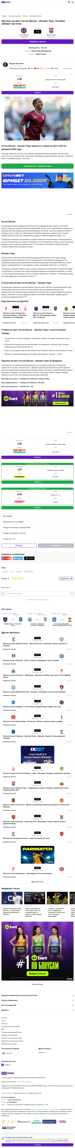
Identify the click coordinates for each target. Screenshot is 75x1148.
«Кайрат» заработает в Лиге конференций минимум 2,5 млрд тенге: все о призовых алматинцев (56, 912)
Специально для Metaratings (10, 1026)
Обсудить (19, 545)
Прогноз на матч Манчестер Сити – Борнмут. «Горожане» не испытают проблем (34, 692)
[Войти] (69, 2)
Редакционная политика (9, 1044)
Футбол (5, 571)
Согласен (37, 1145)
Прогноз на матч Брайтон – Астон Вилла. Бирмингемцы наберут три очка (32, 707)
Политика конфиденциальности (11, 1032)
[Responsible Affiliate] (9, 1128)
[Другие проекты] (7, 2)
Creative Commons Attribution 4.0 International (45, 1109)
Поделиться (65, 578)
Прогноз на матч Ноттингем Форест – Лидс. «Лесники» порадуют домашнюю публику (36, 773)
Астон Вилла (24, 35)
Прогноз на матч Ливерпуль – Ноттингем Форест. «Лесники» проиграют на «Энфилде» (15, 315)
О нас (3, 1020)
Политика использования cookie (11, 1038)
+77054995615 (12, 1102)
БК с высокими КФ (8, 1005)
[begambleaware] (49, 1122)
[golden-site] (11, 1122)
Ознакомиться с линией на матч (38, 166)
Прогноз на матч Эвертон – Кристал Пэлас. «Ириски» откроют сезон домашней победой (34, 737)
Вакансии (4, 1023)
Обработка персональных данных (12, 1041)
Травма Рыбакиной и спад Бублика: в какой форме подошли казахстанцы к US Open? (12, 911)
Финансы (41, 1052)
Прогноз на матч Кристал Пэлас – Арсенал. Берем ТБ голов (26, 838)
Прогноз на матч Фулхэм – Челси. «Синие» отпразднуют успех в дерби (31, 660)
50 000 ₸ (55, 502)
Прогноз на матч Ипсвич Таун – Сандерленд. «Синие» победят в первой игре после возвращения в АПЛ (35, 789)
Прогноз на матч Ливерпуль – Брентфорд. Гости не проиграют (27, 873)
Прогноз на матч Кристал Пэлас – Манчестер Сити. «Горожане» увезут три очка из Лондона (35, 644)
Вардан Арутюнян (16, 63)
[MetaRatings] (7, 1073)
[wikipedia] (23, 1122)
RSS (2, 1029)
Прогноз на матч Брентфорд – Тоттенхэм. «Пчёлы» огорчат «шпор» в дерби (32, 721)
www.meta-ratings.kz (24, 1081)
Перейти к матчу (38, 42)
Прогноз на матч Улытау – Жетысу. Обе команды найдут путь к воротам (44, 315)
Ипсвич (18, 571)
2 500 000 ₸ (55, 87)
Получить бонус (37, 984)
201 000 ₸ (55, 476)
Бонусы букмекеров (9, 1000)
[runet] (3, 1122)
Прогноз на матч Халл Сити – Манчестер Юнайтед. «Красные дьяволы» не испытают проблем (36, 806)
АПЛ (11, 571)
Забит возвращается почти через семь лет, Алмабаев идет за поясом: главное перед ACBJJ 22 (34, 912)
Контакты (4, 1018)
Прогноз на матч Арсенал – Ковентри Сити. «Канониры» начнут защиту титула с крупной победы (34, 822)
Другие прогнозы (10, 632)
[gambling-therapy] (62, 1122)
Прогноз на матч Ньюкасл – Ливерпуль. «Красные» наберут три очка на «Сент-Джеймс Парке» (37, 676)
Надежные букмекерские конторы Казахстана (19, 995)
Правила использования (9, 1035)
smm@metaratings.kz (14, 1099)
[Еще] (72, 2)
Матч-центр (6, 609)
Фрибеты (5, 1010)
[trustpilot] (36, 1122)
